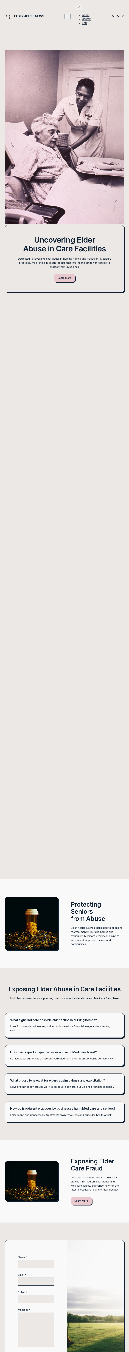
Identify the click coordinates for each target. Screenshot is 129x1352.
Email (22, 1274)
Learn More (64, 277)
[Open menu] (67, 16)
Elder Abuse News (29, 16)
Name (22, 1257)
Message (24, 1309)
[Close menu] (79, 7)
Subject (22, 1292)
